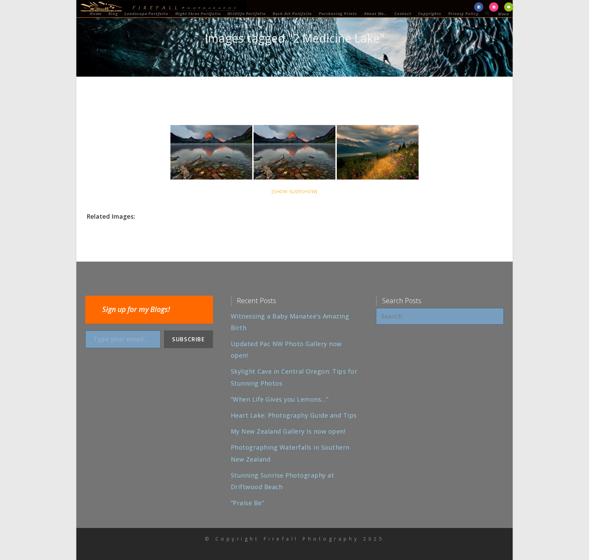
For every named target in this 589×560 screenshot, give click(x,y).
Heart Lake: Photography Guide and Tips (294, 415)
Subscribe (188, 339)
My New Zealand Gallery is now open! (288, 431)
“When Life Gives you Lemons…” (280, 399)
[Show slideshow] (294, 191)
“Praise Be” (247, 503)
